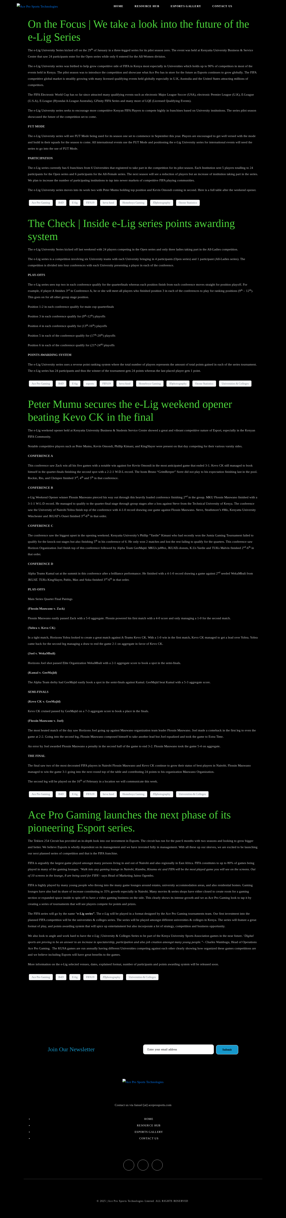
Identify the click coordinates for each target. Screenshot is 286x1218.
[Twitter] (143, 1165)
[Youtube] (157, 1165)
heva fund (108, 202)
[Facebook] (128, 1165)
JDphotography (161, 202)
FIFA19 (90, 202)
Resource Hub (147, 6)
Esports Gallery (186, 6)
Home (118, 6)
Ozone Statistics (188, 202)
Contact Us (222, 6)
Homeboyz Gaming (133, 202)
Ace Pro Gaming (41, 202)
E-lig (75, 202)
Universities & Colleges (235, 383)
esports (90, 383)
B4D (61, 202)
